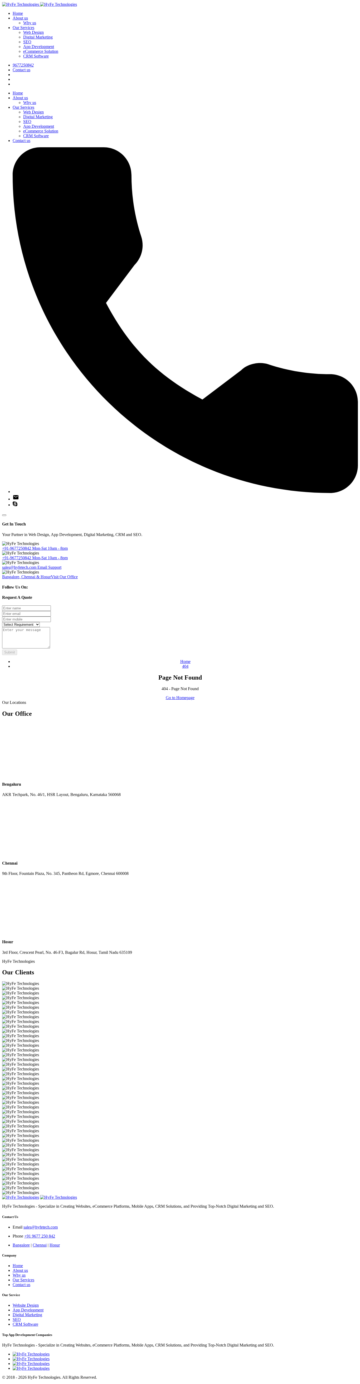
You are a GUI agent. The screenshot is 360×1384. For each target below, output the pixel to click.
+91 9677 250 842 (39, 1236)
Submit (9, 652)
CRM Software (36, 56)
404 (185, 666)
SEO (27, 42)
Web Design (33, 32)
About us (20, 18)
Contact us (21, 70)
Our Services (23, 27)
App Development (38, 46)
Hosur (55, 1245)
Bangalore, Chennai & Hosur (40, 577)
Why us (29, 23)
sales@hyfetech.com (31, 567)
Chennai (40, 1245)
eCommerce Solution (40, 51)
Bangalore (21, 1245)
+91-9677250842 (35, 548)
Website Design (26, 1305)
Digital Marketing (38, 37)
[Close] (4, 515)
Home (18, 13)
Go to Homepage (180, 697)
